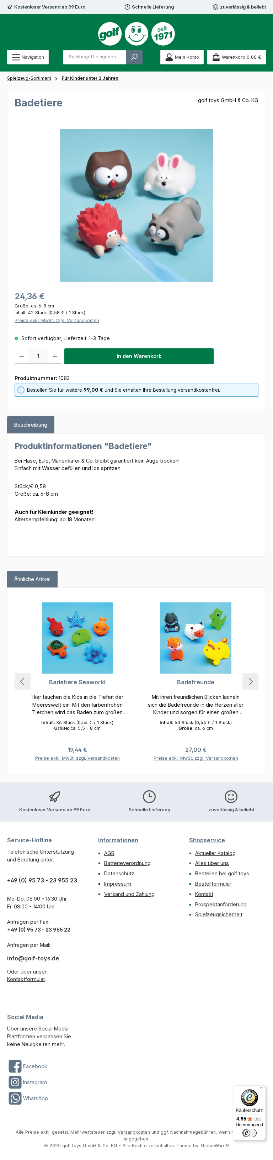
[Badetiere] (136, 205)
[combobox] (95, 57)
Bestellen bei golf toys (222, 873)
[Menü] (261, 1089)
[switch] (249, 1133)
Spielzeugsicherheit (218, 914)
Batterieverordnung (127, 863)
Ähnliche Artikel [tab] (32, 579)
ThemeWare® (214, 1145)
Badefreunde (195, 682)
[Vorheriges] (23, 682)
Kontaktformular (26, 979)
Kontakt (204, 894)
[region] (136, 205)
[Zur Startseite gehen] (136, 33)
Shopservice (207, 840)
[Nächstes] (250, 682)
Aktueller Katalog (215, 853)
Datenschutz (119, 873)
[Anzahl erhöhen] (55, 356)
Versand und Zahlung (129, 894)
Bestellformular (213, 884)
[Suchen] (134, 57)
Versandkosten (134, 1132)
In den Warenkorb (139, 356)
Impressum (117, 884)
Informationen (118, 840)
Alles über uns (212, 863)
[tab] (30, 424)
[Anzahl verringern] (21, 356)
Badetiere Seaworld (77, 682)
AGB (109, 853)
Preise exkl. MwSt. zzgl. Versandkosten (57, 320)
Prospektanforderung (221, 904)
